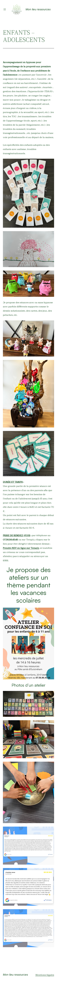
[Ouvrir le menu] (4, 9)
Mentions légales (44, 974)
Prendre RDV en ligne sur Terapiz (21, 547)
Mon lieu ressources (38, 9)
